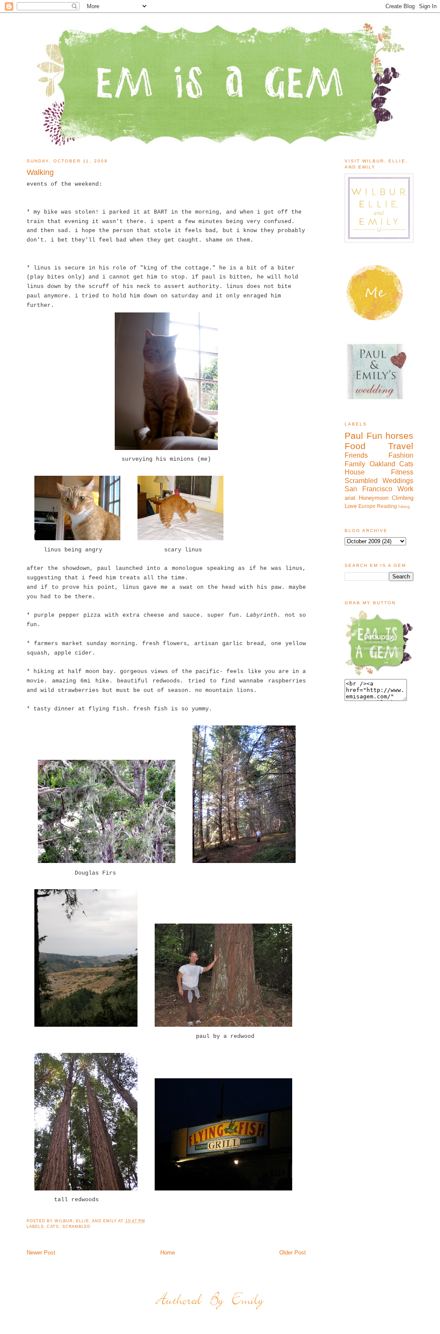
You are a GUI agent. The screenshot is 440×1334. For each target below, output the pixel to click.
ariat (350, 498)
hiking (404, 506)
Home (167, 1252)
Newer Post (41, 1252)
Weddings (397, 480)
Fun (374, 436)
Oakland (382, 464)
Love (351, 506)
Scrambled (76, 1226)
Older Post (292, 1252)
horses (399, 436)
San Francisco (368, 489)
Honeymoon (373, 498)
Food (355, 446)
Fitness (402, 472)
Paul (354, 436)
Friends (356, 455)
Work (405, 489)
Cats (53, 1226)
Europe (367, 506)
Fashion (400, 455)
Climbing (402, 498)
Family (355, 464)
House (355, 472)
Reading (387, 506)
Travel (400, 446)
